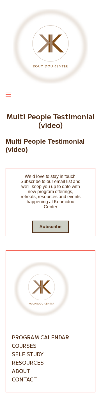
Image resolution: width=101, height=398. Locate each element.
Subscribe (50, 226)
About (21, 370)
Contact (24, 379)
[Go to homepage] (50, 46)
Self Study (27, 354)
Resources (28, 362)
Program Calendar (40, 337)
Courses (24, 345)
